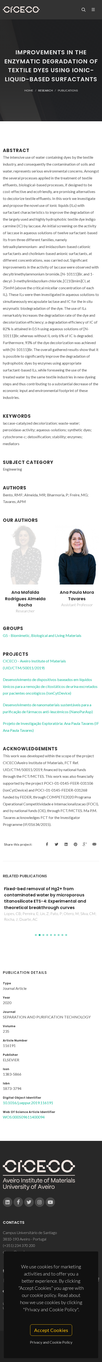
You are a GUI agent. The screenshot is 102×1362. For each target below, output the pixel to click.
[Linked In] (7, 1202)
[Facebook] (18, 1202)
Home (28, 90)
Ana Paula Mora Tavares (77, 595)
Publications (68, 90)
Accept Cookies (51, 1330)
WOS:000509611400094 (24, 1117)
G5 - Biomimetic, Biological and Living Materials (42, 635)
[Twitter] (29, 1202)
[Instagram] (39, 1202)
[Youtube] (50, 1202)
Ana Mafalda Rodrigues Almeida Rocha (25, 599)
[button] (36, 935)
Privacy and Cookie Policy (51, 1342)
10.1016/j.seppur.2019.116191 (28, 1102)
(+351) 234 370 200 (19, 1245)
